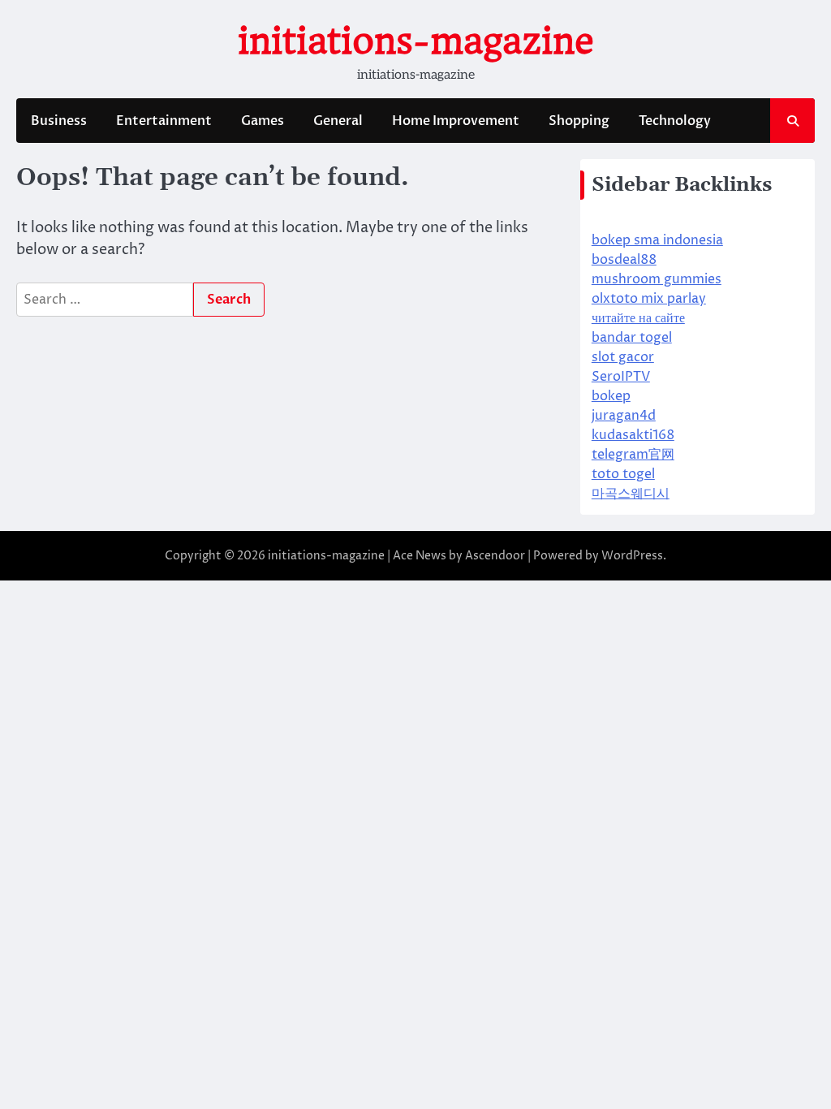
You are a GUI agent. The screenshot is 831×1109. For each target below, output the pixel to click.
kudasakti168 (633, 435)
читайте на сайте (638, 318)
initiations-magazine (416, 41)
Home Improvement (455, 121)
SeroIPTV (621, 377)
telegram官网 (633, 455)
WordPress (632, 555)
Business (59, 121)
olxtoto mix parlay (649, 299)
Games (262, 121)
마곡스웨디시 (631, 494)
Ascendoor (495, 555)
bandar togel (632, 338)
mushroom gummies (656, 279)
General (338, 121)
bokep (611, 396)
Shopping (579, 121)
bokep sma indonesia (657, 240)
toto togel (623, 474)
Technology (675, 121)
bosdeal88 (624, 260)
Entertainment (164, 121)
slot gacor (623, 357)
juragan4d (624, 416)
